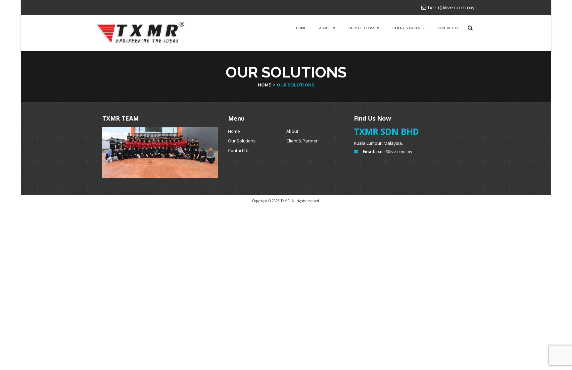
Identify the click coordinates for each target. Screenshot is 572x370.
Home (301, 28)
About (325, 28)
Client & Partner (408, 28)
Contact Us (448, 28)
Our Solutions (242, 141)
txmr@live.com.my (450, 7)
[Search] (470, 28)
